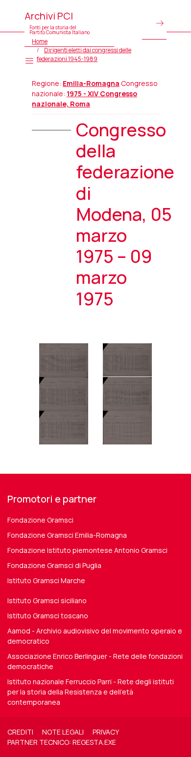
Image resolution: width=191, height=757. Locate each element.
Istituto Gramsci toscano (47, 615)
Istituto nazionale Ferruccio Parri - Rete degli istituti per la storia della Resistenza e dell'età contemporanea (90, 692)
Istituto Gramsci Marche (46, 580)
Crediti (20, 731)
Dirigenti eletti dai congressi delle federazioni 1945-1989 (84, 54)
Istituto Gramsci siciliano (47, 600)
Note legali (63, 731)
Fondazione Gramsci (40, 520)
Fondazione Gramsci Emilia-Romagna (67, 535)
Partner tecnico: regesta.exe (61, 742)
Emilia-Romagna (91, 83)
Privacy (106, 731)
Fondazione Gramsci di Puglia (54, 565)
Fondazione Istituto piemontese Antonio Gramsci (87, 550)
